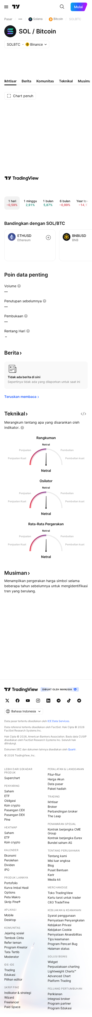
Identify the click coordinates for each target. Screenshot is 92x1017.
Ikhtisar (53, 802)
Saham (9, 791)
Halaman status (58, 948)
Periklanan (55, 994)
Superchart (12, 778)
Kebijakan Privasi (59, 925)
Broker (52, 806)
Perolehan (11, 860)
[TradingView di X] (7, 701)
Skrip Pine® (12, 902)
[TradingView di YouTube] (28, 701)
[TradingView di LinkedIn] (48, 701)
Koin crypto (12, 805)
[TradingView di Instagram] (38, 701)
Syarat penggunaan (62, 915)
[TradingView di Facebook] (18, 701)
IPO (6, 869)
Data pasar (55, 784)
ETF (7, 796)
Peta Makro (12, 897)
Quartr (72, 749)
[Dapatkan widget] (83, 413)
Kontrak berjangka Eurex (65, 838)
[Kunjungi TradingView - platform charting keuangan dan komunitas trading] (21, 178)
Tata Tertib (11, 952)
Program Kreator (15, 947)
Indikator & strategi (17, 992)
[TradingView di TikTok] (69, 701)
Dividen (9, 865)
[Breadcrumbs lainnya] (20, 19)
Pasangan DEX (14, 815)
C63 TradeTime (58, 902)
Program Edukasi (59, 1008)
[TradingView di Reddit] (79, 701)
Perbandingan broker (62, 811)
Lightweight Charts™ (62, 971)
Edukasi (9, 974)
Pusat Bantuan (58, 870)
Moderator (11, 956)
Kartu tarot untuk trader (64, 897)
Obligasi (10, 800)
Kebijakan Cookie (60, 929)
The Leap (54, 816)
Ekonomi (10, 855)
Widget (53, 962)
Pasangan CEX (14, 810)
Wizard (9, 997)
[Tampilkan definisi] (19, 286)
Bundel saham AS (60, 842)
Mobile (8, 915)
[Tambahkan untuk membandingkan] (48, 237)
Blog (51, 865)
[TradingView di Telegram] (59, 701)
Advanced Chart (59, 976)
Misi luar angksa (59, 860)
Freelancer (11, 1002)
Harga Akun (56, 779)
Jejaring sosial (14, 933)
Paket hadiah (57, 788)
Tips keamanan (58, 939)
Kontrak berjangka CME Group (64, 831)
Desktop (10, 920)
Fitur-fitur (54, 774)
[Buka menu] (6, 7)
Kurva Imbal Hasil (16, 887)
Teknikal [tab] (66, 81)
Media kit (54, 879)
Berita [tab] (26, 81)
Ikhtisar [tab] (10, 81)
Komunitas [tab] (45, 81)
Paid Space (12, 1007)
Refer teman (12, 942)
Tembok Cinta (14, 938)
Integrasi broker (59, 998)
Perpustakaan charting (64, 966)
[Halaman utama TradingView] (16, 7)
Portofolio (11, 883)
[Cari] (62, 7)
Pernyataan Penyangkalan (66, 920)
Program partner (59, 1003)
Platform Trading (59, 980)
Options (9, 892)
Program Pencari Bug (62, 944)
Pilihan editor (13, 979)
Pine (7, 819)
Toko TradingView (60, 893)
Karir (51, 875)
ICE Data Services (58, 721)
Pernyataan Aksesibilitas (65, 934)
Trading (9, 970)
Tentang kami (57, 856)
